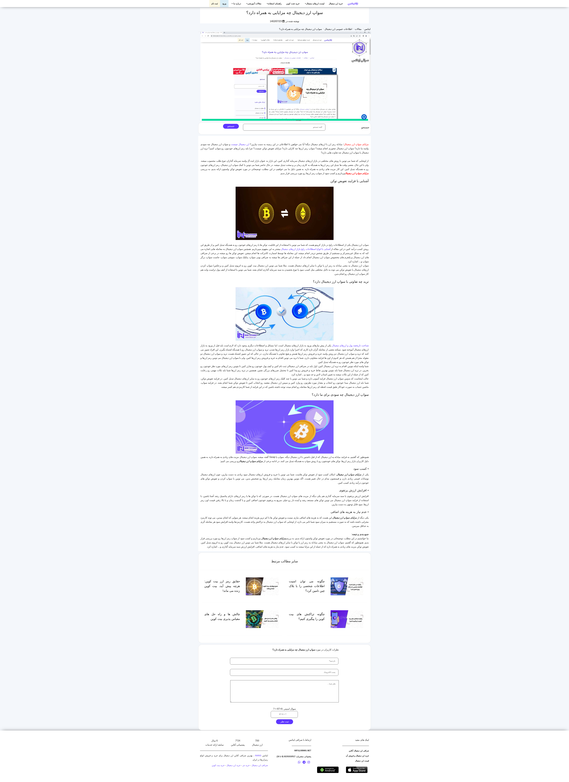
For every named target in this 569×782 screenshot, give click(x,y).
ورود (224, 3)
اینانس (367, 29)
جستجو (230, 126)
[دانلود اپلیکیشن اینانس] (328, 769)
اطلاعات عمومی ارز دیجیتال (338, 29)
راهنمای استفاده (275, 3)
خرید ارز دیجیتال (336, 3)
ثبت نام (214, 3)
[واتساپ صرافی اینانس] (299, 763)
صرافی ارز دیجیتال (260, 765)
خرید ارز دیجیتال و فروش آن (357, 756)
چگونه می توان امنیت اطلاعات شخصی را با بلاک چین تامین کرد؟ (307, 586)
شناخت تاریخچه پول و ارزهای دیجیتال (350, 345)
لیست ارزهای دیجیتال (315, 3)
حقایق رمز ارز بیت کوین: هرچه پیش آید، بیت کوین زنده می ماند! (222, 586)
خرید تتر (246, 765)
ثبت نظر (284, 721)
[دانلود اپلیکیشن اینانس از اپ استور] (357, 769)
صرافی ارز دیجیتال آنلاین (359, 751)
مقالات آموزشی (254, 3)
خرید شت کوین (293, 3)
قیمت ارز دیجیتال (362, 761)
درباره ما (237, 3)
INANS (258, 755)
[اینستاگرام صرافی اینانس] (309, 763)
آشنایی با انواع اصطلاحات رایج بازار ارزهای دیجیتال (305, 249)
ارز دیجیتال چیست (240, 144)
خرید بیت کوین (218, 765)
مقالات (358, 29)
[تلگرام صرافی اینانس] (304, 763)
